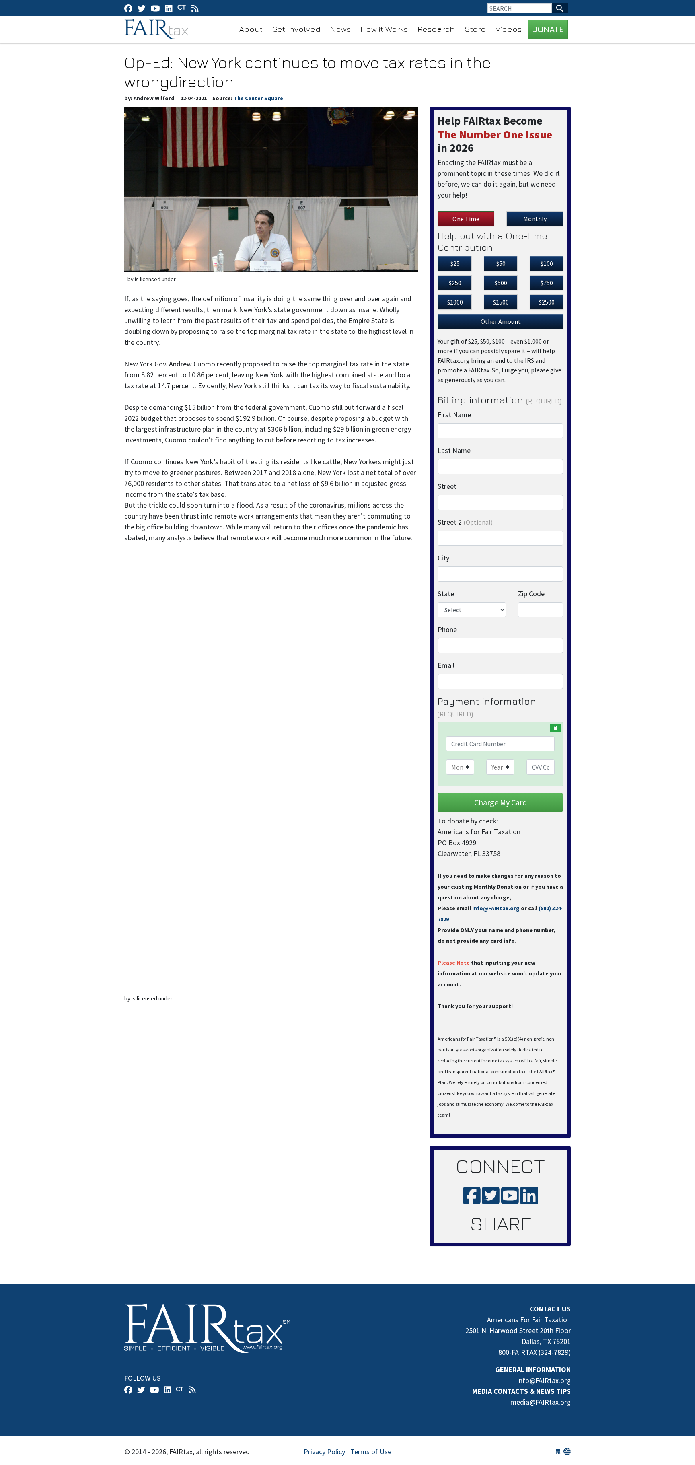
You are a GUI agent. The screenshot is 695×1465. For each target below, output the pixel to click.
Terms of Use (370, 1451)
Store (475, 28)
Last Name (454, 450)
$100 (547, 263)
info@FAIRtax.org (496, 908)
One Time (465, 219)
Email (446, 665)
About (251, 28)
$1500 (501, 302)
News (340, 28)
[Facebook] (128, 8)
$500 (501, 283)
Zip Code (531, 593)
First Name (454, 414)
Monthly (535, 219)
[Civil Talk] (181, 8)
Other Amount (501, 321)
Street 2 (465, 522)
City (443, 557)
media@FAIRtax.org (540, 1402)
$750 (547, 283)
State (446, 593)
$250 (455, 283)
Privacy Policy (324, 1451)
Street (447, 486)
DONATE (548, 29)
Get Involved (296, 28)
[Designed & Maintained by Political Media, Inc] (558, 1451)
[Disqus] (271, 662)
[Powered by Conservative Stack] (567, 1451)
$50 (501, 263)
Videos (509, 28)
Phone (447, 629)
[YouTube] (155, 8)
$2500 (547, 302)
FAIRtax (157, 29)
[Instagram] (169, 8)
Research (436, 28)
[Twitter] (142, 8)
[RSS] (195, 8)
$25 (455, 263)
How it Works (384, 28)
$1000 (455, 302)
